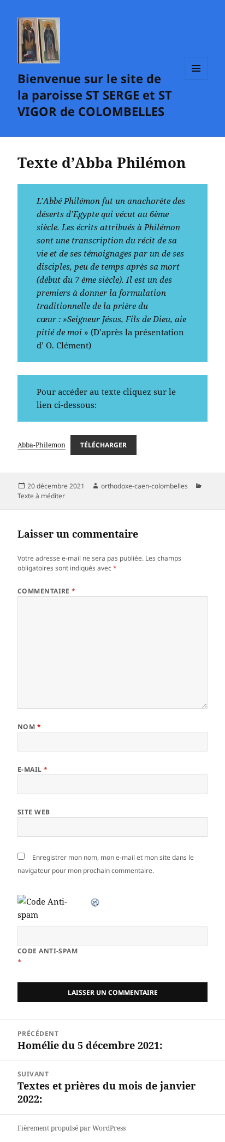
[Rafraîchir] (96, 901)
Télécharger (103, 445)
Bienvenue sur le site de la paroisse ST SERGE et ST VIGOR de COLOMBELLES (94, 94)
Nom (29, 726)
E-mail (32, 769)
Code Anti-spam (47, 950)
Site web (33, 812)
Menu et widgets (196, 79)
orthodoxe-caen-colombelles (144, 486)
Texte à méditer (41, 495)
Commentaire (46, 591)
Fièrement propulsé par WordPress (71, 1128)
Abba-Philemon (41, 445)
